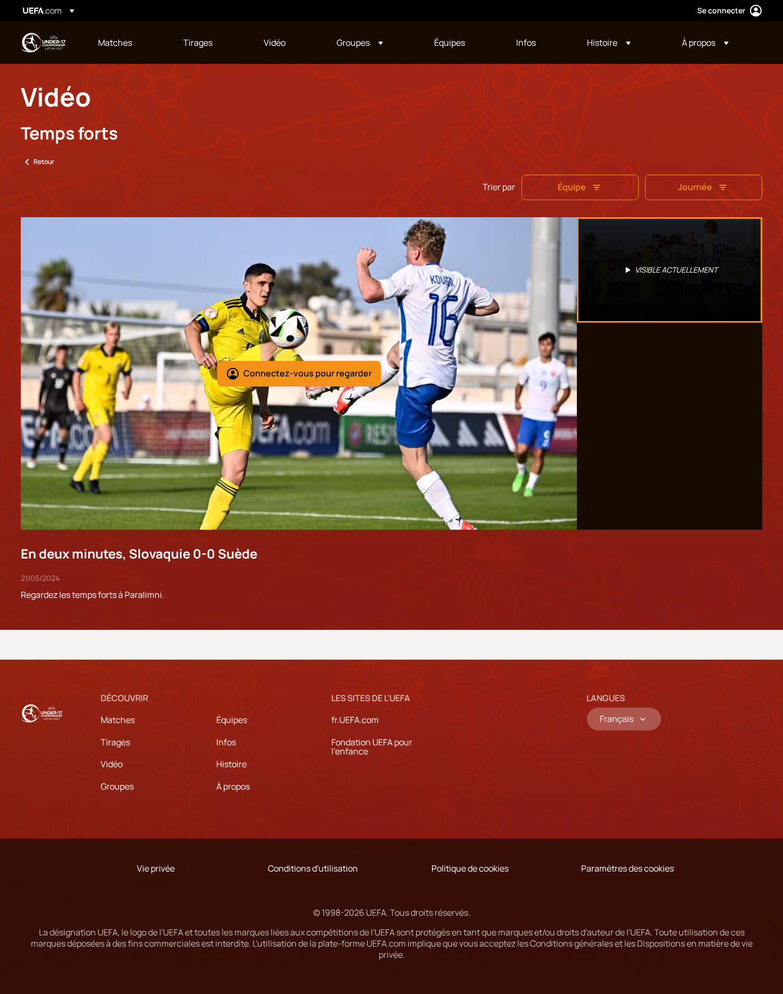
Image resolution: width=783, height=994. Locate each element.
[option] (669, 270)
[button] (360, 42)
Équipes (231, 720)
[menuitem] (127, 42)
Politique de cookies (470, 868)
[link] (115, 42)
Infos (226, 742)
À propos (233, 786)
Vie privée (156, 868)
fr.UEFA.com (355, 720)
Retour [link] (44, 161)
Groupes (117, 786)
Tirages (115, 742)
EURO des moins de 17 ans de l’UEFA (43, 42)
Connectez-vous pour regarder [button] (307, 373)
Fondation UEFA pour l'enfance (371, 747)
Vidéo (112, 764)
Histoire (231, 764)
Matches (118, 720)
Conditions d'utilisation (313, 868)
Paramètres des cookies (627, 868)
